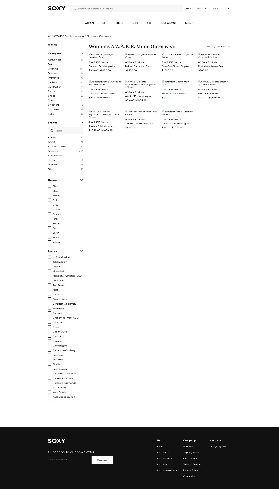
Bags (135, 23)
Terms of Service (192, 464)
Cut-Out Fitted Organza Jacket (176, 66)
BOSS (51, 142)
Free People (55, 155)
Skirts (51, 100)
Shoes (119, 23)
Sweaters (53, 104)
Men (104, 23)
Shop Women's (164, 458)
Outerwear (54, 86)
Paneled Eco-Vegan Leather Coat (103, 66)
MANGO (53, 164)
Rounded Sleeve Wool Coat (176, 93)
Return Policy (190, 458)
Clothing (91, 36)
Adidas (52, 137)
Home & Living (168, 23)
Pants (51, 91)
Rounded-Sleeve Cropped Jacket (212, 66)
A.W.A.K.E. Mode (62, 36)
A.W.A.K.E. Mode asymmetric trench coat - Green (103, 126)
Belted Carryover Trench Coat (139, 66)
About (217, 8)
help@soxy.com (218, 446)
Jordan (52, 160)
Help (228, 8)
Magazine (202, 8)
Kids (149, 23)
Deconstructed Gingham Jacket (176, 123)
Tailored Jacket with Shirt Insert (139, 123)
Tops (51, 113)
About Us (188, 446)
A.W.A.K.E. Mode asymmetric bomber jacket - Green (139, 96)
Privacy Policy (190, 470)
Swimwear (54, 109)
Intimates (53, 77)
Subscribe (102, 460)
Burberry (53, 151)
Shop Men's (163, 452)
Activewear (54, 59)
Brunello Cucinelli (57, 146)
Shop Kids (162, 464)
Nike (50, 169)
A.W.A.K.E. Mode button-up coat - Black (212, 93)
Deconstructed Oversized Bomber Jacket (103, 93)
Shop (189, 8)
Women (89, 23)
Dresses (53, 73)
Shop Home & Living (167, 470)
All (49, 36)
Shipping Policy (191, 452)
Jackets (52, 82)
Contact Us (189, 476)
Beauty (189, 23)
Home (160, 446)
